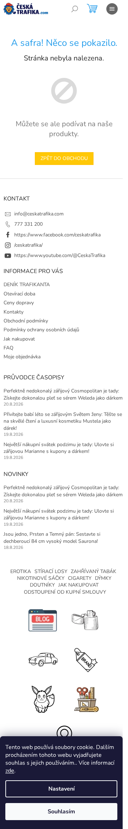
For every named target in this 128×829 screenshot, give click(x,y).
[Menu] (112, 9)
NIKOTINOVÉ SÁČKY (40, 578)
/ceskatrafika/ (28, 245)
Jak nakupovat (19, 339)
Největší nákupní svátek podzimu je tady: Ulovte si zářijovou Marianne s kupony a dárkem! (59, 448)
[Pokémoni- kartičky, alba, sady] (42, 698)
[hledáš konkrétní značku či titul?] (85, 659)
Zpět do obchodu (64, 158)
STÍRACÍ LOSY (50, 571)
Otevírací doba (19, 293)
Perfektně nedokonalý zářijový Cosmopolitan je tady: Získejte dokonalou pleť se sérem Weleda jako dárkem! (64, 394)
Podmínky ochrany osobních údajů (41, 329)
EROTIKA (20, 571)
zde (9, 771)
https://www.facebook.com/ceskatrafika (57, 234)
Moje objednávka (22, 356)
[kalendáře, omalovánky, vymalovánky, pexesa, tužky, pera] (85, 698)
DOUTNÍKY (42, 585)
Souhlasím (61, 811)
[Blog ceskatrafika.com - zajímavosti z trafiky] (42, 619)
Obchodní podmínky (26, 320)
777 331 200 (28, 224)
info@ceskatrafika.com (39, 213)
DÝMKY (103, 578)
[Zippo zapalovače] (85, 619)
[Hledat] (75, 9)
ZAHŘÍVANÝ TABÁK (93, 571)
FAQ (9, 347)
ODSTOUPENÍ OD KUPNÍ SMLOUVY (65, 592)
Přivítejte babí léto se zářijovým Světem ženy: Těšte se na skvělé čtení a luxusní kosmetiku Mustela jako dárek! (63, 421)
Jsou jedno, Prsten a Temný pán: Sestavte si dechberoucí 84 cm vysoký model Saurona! (52, 537)
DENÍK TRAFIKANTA (27, 284)
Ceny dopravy (19, 302)
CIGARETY (79, 578)
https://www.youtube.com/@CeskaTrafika (59, 255)
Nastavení (61, 789)
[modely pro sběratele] (42, 659)
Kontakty (13, 312)
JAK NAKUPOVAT (78, 585)
